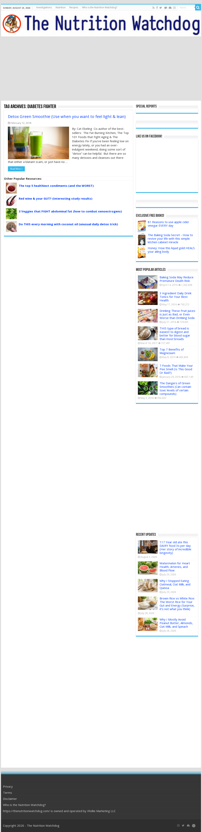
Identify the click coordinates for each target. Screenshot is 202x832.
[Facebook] (157, 7)
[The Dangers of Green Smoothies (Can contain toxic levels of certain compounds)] (148, 388)
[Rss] (153, 7)
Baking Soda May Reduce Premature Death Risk (177, 279)
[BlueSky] (188, 825)
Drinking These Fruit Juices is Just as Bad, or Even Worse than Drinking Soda (177, 314)
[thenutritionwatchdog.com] (101, 23)
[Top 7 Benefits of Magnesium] (148, 354)
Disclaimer (10, 799)
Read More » (16, 168)
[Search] (198, 7)
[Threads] (165, 7)
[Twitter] (160, 7)
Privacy (8, 786)
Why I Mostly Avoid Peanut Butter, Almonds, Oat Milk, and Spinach (176, 622)
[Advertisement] (101, 69)
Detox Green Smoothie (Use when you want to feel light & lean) (67, 116)
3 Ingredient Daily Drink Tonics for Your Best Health (175, 296)
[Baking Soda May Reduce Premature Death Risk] (148, 282)
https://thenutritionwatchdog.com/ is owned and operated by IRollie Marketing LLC (59, 811)
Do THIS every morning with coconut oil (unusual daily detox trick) (68, 224)
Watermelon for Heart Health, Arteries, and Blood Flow (175, 566)
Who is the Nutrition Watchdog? (99, 7)
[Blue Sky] (170, 7)
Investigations (44, 7)
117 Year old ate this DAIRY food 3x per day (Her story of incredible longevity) (175, 547)
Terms (7, 793)
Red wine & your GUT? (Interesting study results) (55, 198)
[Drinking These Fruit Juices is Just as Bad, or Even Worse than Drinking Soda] (148, 315)
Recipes (73, 7)
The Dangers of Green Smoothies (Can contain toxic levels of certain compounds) (175, 388)
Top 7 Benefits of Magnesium (172, 351)
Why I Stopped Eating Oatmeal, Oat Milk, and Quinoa (175, 584)
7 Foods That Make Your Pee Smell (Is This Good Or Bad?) (176, 369)
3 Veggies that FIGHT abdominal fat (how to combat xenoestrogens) (70, 211)
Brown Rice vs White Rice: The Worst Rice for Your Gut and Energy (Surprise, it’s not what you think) (177, 603)
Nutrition (60, 7)
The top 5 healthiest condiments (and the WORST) (56, 186)
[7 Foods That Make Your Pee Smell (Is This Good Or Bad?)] (148, 370)
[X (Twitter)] (183, 825)
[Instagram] (174, 7)
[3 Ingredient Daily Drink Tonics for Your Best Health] (148, 298)
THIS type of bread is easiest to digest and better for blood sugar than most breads (175, 333)
